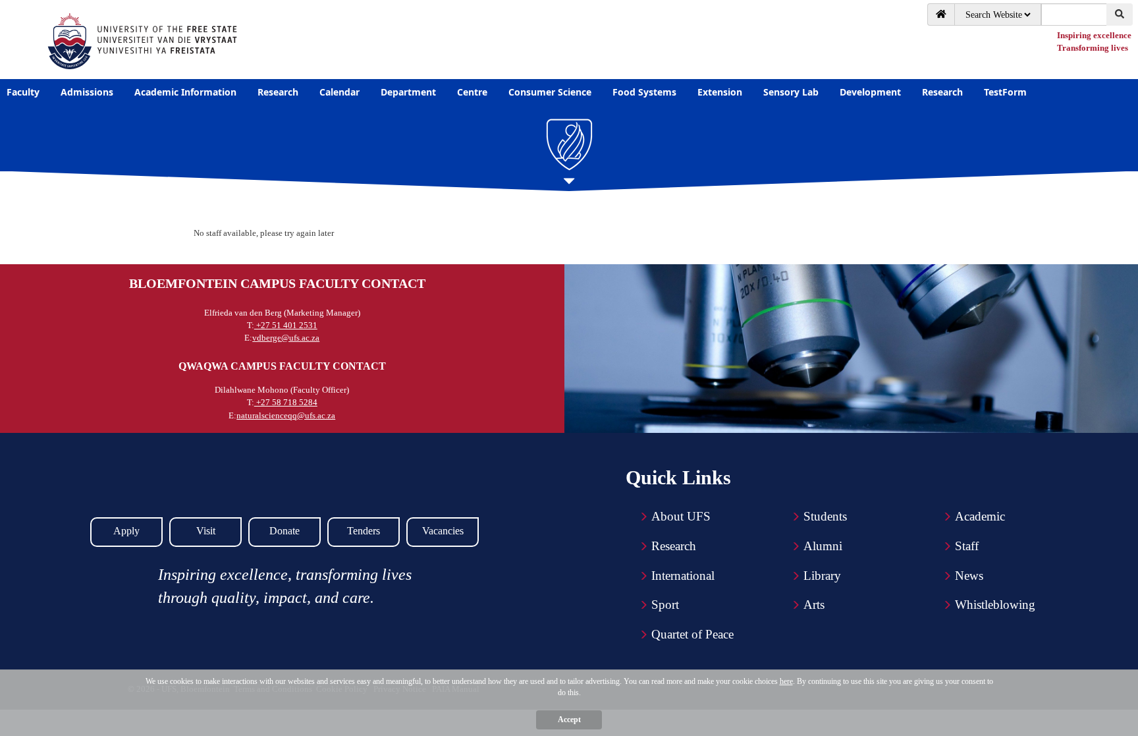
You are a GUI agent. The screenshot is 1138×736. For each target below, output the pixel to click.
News (969, 575)
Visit (205, 530)
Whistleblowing (995, 604)
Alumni (822, 546)
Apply (126, 530)
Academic (980, 516)
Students (825, 516)
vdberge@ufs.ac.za (285, 338)
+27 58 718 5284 (285, 402)
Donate (284, 530)
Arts (814, 604)
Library (822, 575)
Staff (967, 546)
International (683, 575)
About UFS (681, 516)
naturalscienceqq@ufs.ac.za (285, 415)
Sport (665, 604)
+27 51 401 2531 (285, 325)
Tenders (363, 530)
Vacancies (443, 530)
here (786, 681)
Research (673, 546)
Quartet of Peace (692, 634)
